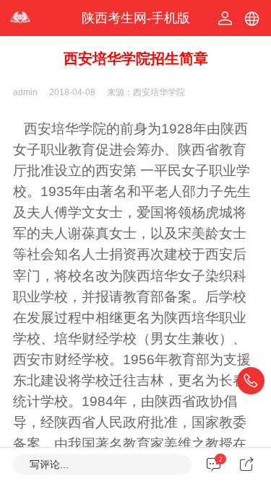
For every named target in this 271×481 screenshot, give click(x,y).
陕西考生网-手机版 (136, 18)
